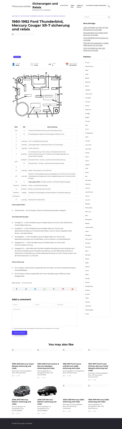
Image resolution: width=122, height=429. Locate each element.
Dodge (87, 113)
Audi (86, 74)
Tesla (87, 298)
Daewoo (88, 109)
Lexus (87, 196)
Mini (86, 215)
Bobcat (87, 82)
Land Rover (89, 192)
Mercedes (88, 208)
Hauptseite (15, 16)
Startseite (64, 5)
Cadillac (87, 90)
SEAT (87, 274)
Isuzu (87, 157)
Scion (87, 270)
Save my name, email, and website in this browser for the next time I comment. (36, 328)
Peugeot (88, 235)
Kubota (87, 184)
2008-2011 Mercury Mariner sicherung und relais (46, 402)
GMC (87, 137)
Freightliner (89, 133)
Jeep (87, 172)
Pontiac (87, 243)
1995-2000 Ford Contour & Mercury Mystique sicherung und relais (48, 366)
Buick (87, 86)
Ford (87, 129)
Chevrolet (88, 94)
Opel (87, 231)
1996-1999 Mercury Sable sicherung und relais (98, 401)
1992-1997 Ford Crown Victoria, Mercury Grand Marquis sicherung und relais (98, 367)
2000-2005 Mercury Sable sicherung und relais (73, 401)
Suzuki (87, 294)
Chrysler (88, 98)
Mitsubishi (88, 219)
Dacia (87, 105)
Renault (88, 255)
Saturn (87, 267)
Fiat (86, 125)
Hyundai (88, 149)
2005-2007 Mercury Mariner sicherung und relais (21, 402)
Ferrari (87, 121)
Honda (87, 141)
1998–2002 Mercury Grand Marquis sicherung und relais (22, 366)
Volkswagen (89, 310)
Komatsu (88, 180)
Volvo (87, 314)
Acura (87, 62)
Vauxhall (88, 306)
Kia (86, 176)
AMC (87, 70)
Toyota (87, 302)
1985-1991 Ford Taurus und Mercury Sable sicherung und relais (72, 366)
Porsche (88, 247)
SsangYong (89, 286)
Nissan (87, 223)
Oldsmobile (89, 227)
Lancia (87, 188)
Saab (87, 263)
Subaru (87, 290)
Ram (86, 251)
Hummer (88, 145)
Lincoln (87, 200)
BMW (87, 78)
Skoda (87, 278)
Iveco (87, 160)
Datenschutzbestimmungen (96, 5)
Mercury (17, 57)
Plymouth (88, 239)
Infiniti (87, 153)
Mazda (87, 204)
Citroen (87, 102)
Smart (87, 282)
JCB (86, 168)
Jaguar (87, 164)
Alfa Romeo (89, 66)
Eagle (87, 117)
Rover (87, 259)
